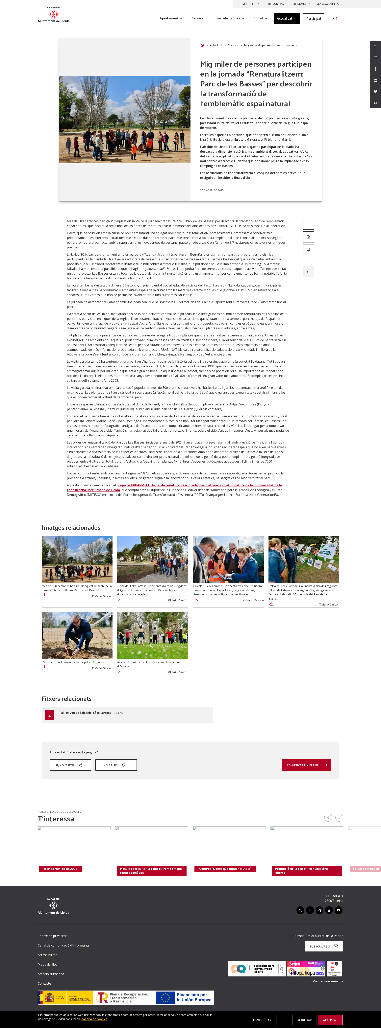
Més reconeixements (327, 981)
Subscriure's (320, 946)
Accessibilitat (47, 955)
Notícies (233, 45)
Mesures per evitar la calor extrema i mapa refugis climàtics (151, 870)
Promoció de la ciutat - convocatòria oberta (302, 870)
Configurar (262, 1019)
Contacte (44, 983)
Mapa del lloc (47, 964)
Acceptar (330, 1019)
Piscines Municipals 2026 (59, 868)
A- (259, 4)
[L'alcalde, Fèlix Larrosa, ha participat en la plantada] (77, 635)
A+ (245, 4)
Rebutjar (304, 1019)
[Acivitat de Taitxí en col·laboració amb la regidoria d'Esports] (152, 635)
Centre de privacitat (52, 936)
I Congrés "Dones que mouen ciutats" (224, 868)
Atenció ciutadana (51, 974)
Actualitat (216, 45)
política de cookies (94, 1019)
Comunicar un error (303, 765)
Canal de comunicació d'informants (63, 945)
